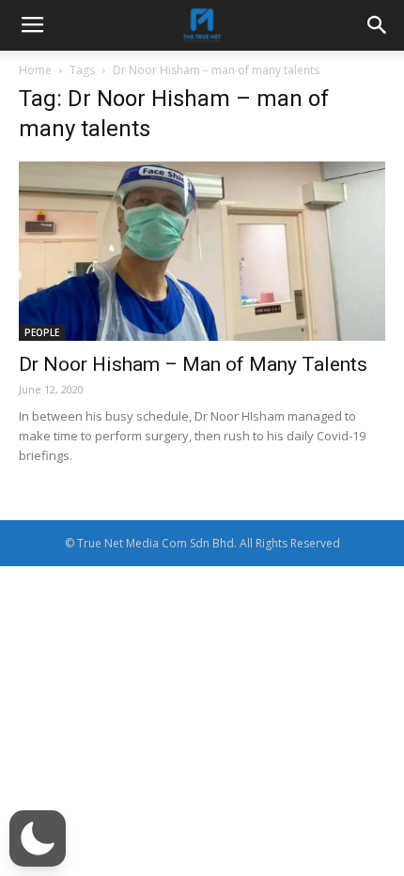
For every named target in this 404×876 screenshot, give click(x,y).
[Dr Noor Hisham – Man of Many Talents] (202, 251)
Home (35, 70)
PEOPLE (41, 332)
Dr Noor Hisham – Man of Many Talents (193, 364)
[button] (37, 838)
